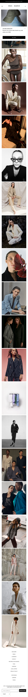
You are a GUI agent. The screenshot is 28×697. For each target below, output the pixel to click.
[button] (6, 694)
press (14, 654)
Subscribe (22, 690)
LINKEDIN (14, 677)
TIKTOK (14, 680)
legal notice (14, 668)
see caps (14, 37)
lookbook (14, 656)
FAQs (14, 663)
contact (14, 659)
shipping (14, 666)
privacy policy (14, 671)
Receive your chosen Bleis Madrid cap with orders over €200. (14, 1)
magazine (14, 651)
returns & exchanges (14, 661)
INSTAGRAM (14, 675)
